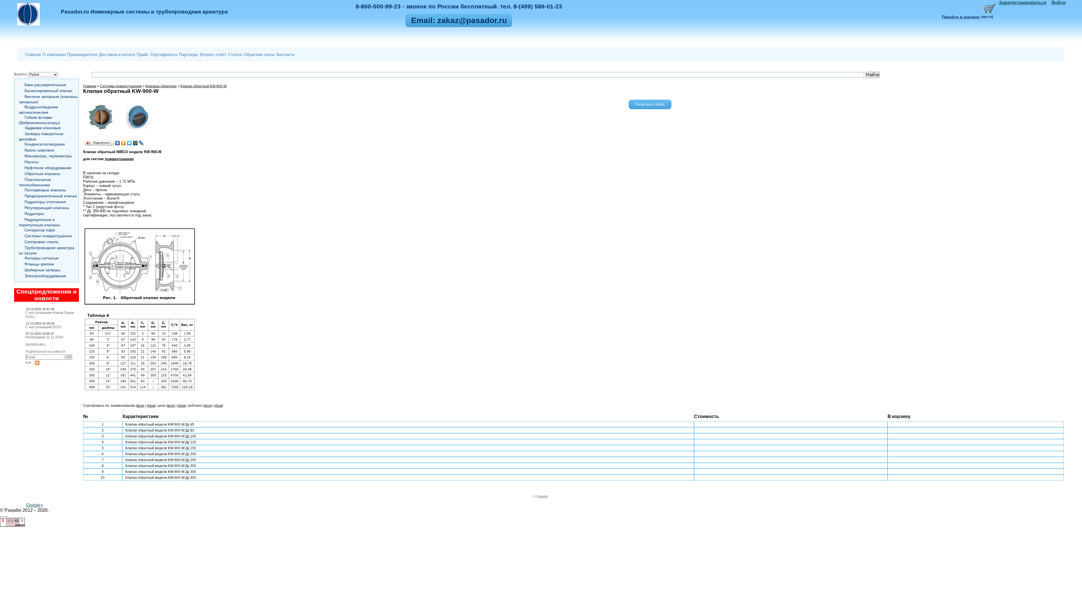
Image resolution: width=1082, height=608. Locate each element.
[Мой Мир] (135, 143)
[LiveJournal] (141, 143)
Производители (82, 54)
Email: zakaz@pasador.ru (459, 20)
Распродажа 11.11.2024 (44, 337)
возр (140, 406)
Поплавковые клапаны (45, 190)
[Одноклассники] (124, 143)
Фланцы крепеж (39, 264)
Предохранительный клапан (51, 196)
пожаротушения (119, 159)
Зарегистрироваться (1022, 2)
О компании (54, 54)
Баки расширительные (45, 84)
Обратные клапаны (42, 173)
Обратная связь (259, 54)
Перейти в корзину (961, 17)
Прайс (143, 54)
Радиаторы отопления (45, 202)
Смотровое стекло (41, 242)
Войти (1059, 2)
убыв (151, 406)
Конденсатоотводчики (45, 144)
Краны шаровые (39, 150)
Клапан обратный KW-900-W (203, 86)
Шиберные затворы (43, 270)
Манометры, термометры (48, 156)
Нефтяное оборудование (48, 168)
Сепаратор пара (40, 230)
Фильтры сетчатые (42, 258)
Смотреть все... (35, 343)
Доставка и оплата (117, 54)
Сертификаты (163, 54)
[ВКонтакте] (118, 143)
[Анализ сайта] (12, 525)
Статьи (235, 54)
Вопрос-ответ (213, 54)
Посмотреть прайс (650, 104)
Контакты (285, 54)
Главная (33, 54)
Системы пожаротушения (48, 236)
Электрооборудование (45, 276)
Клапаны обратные (161, 86)
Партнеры (188, 54)
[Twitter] (129, 143)
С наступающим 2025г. (43, 327)
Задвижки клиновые (43, 128)
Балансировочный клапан (48, 90)
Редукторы (34, 213)
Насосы (32, 162)
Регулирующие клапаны (47, 207)
